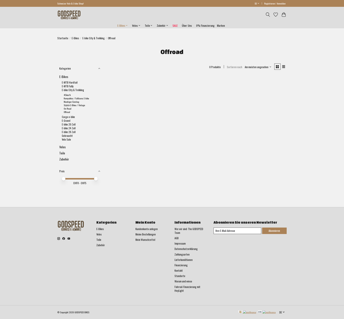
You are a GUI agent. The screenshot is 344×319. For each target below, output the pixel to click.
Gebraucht (67, 136)
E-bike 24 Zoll (68, 128)
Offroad (67, 112)
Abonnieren (274, 231)
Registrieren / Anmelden (275, 3)
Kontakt (179, 270)
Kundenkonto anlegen (146, 229)
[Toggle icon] (268, 14)
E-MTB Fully (67, 86)
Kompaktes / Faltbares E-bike (76, 98)
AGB (177, 238)
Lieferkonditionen (184, 260)
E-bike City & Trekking (93, 38)
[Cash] (247, 312)
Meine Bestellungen (145, 234)
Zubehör (64, 159)
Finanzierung (181, 265)
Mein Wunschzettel (145, 240)
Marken (221, 25)
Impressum (180, 243)
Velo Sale (66, 139)
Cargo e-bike (68, 117)
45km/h (67, 95)
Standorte (180, 276)
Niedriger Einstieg (71, 101)
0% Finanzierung (205, 25)
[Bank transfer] (267, 312)
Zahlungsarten (182, 254)
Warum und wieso (183, 281)
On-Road (67, 108)
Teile (62, 153)
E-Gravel (66, 120)
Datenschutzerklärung (186, 249)
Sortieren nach (234, 67)
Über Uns (187, 25)
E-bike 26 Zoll (68, 132)
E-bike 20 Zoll (68, 124)
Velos (62, 147)
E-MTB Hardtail (69, 82)
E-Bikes (75, 38)
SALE (175, 25)
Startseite (62, 38)
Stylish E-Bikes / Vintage (74, 105)
